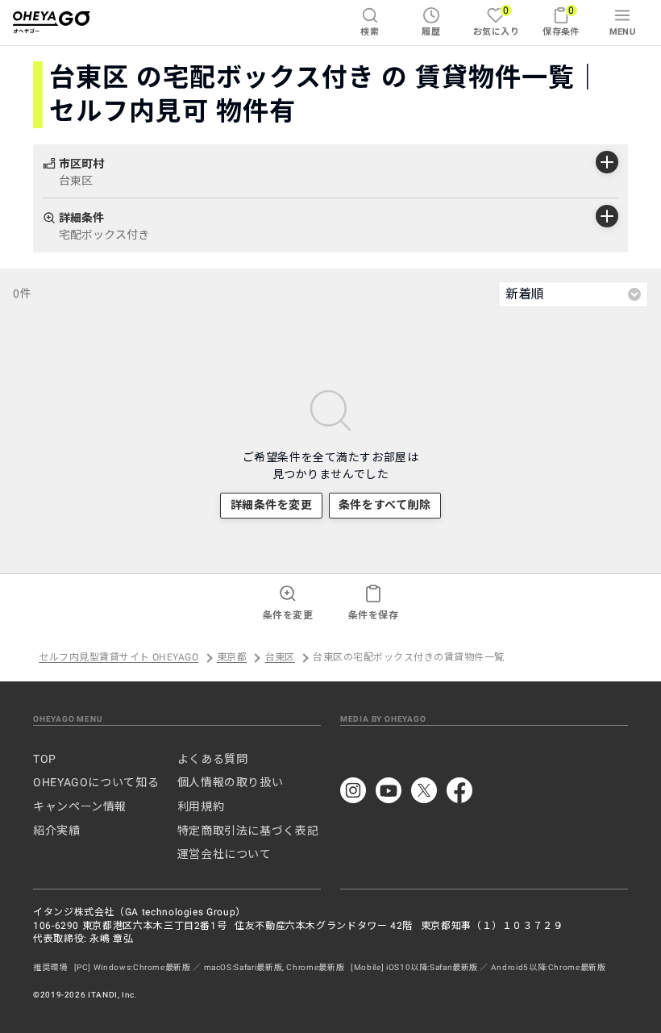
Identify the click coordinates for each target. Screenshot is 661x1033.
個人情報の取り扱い (230, 782)
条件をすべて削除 (384, 504)
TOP (44, 758)
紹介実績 (57, 830)
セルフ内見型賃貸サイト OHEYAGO (118, 658)
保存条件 (561, 20)
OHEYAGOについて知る (96, 782)
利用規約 (201, 806)
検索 (369, 32)
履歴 (431, 32)
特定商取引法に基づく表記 (248, 830)
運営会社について (224, 854)
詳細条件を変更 (272, 504)
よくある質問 (212, 758)
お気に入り (496, 20)
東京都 (232, 658)
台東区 (280, 658)
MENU (622, 32)
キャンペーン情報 (80, 806)
